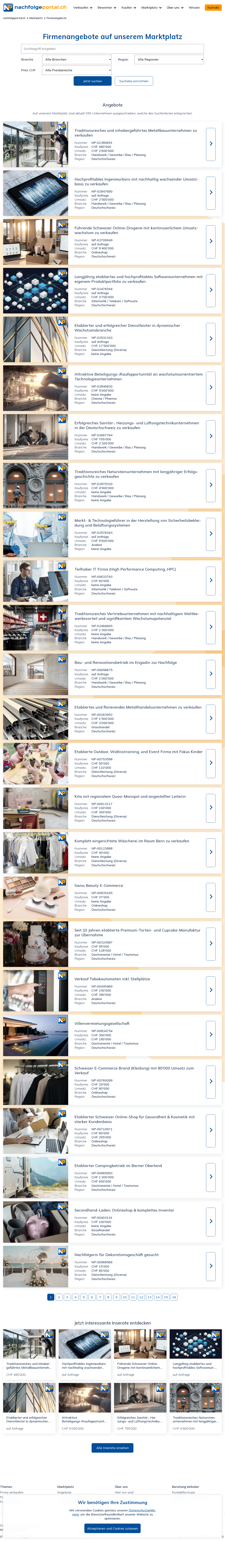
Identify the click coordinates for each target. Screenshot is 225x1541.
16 (174, 1297)
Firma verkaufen (11, 1492)
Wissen (194, 7)
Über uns (173, 7)
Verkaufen (80, 7)
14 (158, 1297)
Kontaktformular (183, 1492)
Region (123, 59)
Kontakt (213, 7)
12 (141, 1297)
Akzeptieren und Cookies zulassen (112, 1528)
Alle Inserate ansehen (112, 1448)
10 (125, 1297)
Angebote (64, 1492)
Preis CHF (28, 70)
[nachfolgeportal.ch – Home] (38, 7)
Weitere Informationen (210, 144)
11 (133, 1297)
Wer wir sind (124, 1492)
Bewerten (105, 7)
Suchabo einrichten (134, 81)
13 (150, 1297)
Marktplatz (149, 7)
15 (166, 1297)
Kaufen (126, 7)
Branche (27, 59)
